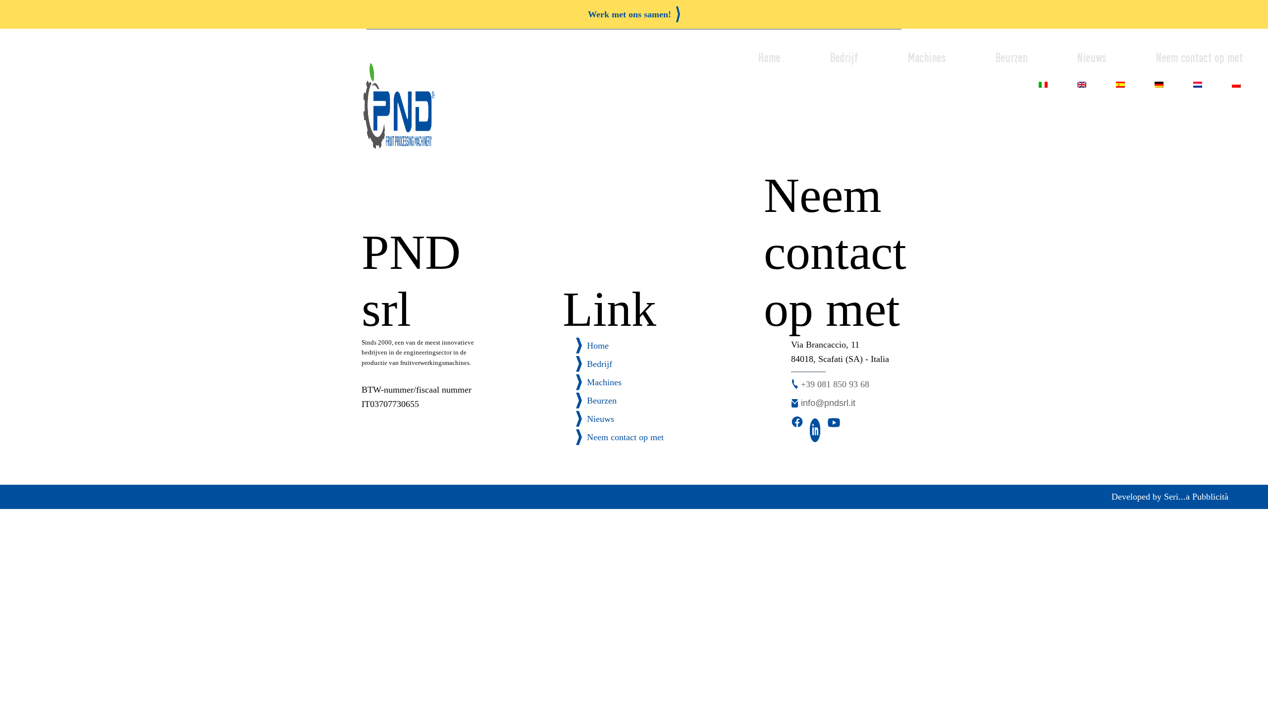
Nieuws (1092, 57)
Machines (927, 57)
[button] (634, 14)
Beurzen (1012, 57)
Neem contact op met (1199, 57)
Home (769, 57)
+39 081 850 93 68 (835, 384)
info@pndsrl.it (828, 403)
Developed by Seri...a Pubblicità (1169, 497)
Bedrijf (844, 57)
